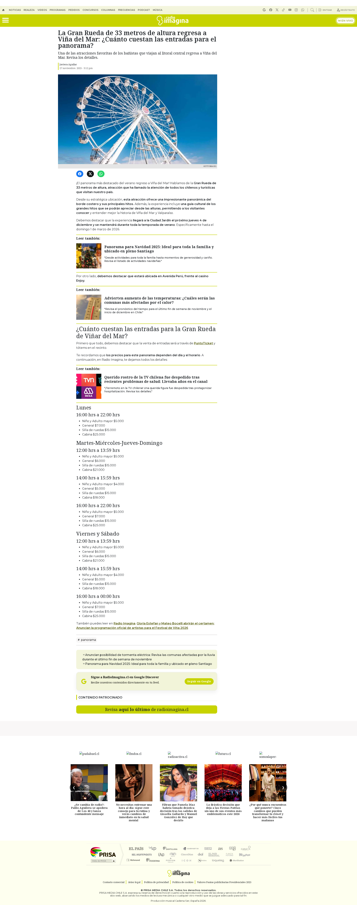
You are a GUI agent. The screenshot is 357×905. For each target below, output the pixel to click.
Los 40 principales (154, 849)
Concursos (90, 10)
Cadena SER (208, 849)
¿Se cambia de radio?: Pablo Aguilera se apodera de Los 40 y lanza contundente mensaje (89, 809)
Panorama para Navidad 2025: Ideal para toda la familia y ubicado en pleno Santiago (159, 249)
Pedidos (74, 10)
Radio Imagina (124, 623)
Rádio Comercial (251, 864)
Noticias (15, 10)
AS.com (220, 849)
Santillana (171, 849)
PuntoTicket (203, 343)
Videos (42, 10)
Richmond (133, 864)
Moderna (152, 864)
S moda (200, 864)
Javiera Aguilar (68, 64)
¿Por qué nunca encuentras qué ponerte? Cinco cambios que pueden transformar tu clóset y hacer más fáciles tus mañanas (267, 812)
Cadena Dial (233, 854)
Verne (221, 854)
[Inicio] (5, 10)
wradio (172, 854)
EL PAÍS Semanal (210, 854)
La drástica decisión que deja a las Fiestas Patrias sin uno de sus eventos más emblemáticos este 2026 (223, 809)
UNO (161, 854)
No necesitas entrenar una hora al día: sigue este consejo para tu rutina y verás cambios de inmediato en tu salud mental (134, 812)
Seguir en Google (199, 681)
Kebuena (246, 854)
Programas (57, 10)
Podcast (144, 10)
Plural (169, 864)
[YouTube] (290, 10)
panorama (88, 640)
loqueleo (216, 864)
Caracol (245, 849)
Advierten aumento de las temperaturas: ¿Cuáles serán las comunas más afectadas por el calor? (159, 300)
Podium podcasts (133, 859)
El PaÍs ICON (185, 864)
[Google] (265, 10)
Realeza (29, 10)
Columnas (108, 10)
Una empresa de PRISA (103, 852)
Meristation (234, 864)
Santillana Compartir (191, 849)
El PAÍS (136, 849)
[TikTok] (284, 10)
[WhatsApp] (101, 174)
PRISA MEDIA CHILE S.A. (158, 890)
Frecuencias (126, 10)
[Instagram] (297, 10)
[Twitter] (91, 174)
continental (200, 854)
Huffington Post (141, 854)
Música (157, 10)
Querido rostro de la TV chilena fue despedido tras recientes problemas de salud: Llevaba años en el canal (156, 379)
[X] (278, 10)
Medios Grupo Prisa (103, 861)
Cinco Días (186, 854)
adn (232, 849)
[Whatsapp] (303, 10)
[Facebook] (271, 10)
